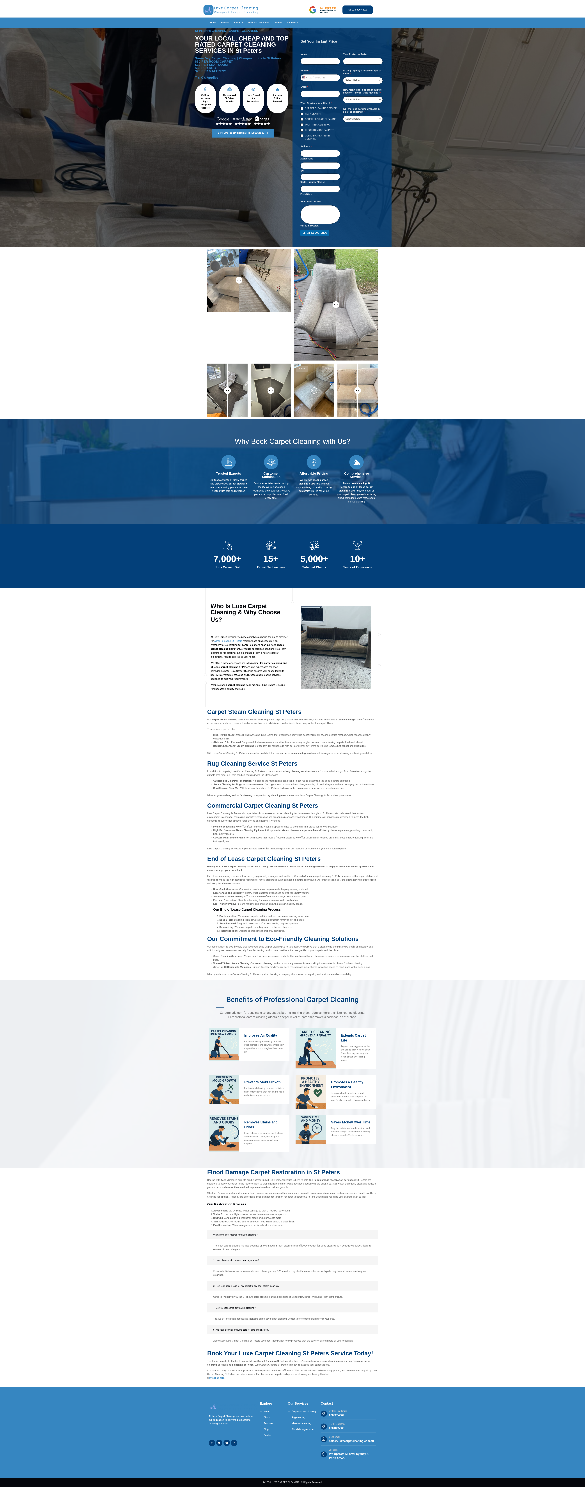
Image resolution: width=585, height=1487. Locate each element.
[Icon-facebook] (212, 1443)
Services (291, 22)
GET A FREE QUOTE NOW (315, 233)
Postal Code (306, 194)
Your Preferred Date (355, 54)
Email (304, 86)
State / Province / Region (312, 182)
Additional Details (310, 201)
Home (212, 22)
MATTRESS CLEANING (317, 124)
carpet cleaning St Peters (228, 641)
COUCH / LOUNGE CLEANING (320, 119)
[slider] (239, 280)
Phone (304, 70)
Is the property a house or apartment (362, 72)
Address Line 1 (307, 158)
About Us (238, 22)
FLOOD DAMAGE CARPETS (319, 130)
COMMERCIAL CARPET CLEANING (317, 137)
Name (304, 54)
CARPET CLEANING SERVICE (321, 108)
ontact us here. (217, 1377)
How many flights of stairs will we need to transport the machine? (362, 91)
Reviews (224, 22)
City (302, 171)
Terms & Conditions (258, 22)
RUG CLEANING (313, 113)
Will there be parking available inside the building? (362, 110)
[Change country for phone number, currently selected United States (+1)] (304, 77)
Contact (278, 22)
